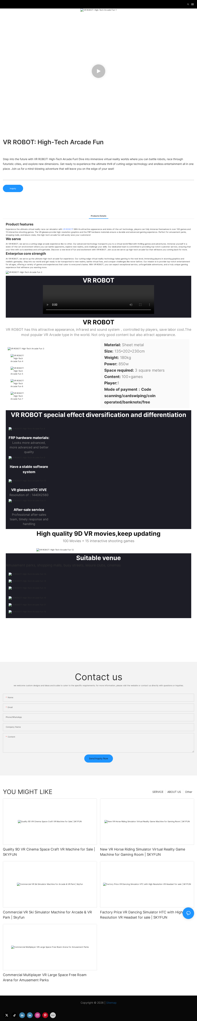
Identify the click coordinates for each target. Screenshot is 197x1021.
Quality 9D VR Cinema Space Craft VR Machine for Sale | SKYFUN (49, 851)
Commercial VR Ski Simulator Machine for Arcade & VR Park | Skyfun (47, 914)
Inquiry (13, 188)
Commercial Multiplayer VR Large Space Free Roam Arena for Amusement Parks (45, 977)
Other (188, 791)
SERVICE (157, 791)
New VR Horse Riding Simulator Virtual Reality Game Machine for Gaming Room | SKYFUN (142, 851)
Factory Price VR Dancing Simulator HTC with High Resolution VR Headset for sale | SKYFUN (141, 914)
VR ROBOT (68, 229)
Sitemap (111, 1002)
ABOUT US (174, 791)
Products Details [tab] (98, 216)
